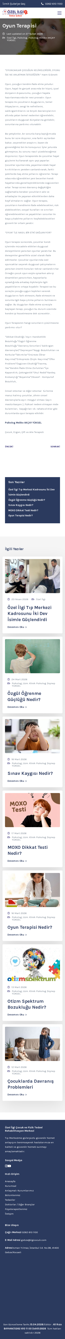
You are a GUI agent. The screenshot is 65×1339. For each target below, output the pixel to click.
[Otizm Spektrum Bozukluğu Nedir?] (32, 963)
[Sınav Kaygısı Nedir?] (32, 735)
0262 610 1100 (30, 1232)
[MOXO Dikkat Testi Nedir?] (32, 809)
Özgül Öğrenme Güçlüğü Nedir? (26, 499)
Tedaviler (10, 1199)
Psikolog (22, 37)
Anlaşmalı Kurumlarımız (19, 1190)
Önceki (9, 446)
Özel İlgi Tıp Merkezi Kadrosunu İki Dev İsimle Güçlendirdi (30, 613)
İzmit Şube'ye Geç (14, 3)
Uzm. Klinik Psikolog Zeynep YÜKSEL (33, 684)
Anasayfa (10, 1181)
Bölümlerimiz (12, 1195)
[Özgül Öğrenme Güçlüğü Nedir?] (32, 656)
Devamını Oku (16, 627)
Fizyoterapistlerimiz (16, 1209)
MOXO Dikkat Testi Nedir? (23, 510)
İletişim (9, 1213)
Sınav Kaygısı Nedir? (20, 505)
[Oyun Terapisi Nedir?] (32, 889)
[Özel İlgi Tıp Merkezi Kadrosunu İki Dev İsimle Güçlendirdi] (32, 575)
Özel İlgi (11, 37)
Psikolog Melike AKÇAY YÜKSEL (31, 39)
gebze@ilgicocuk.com (33, 1240)
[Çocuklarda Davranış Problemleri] (32, 1043)
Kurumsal (10, 1185)
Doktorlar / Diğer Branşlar (20, 1204)
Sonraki (55, 446)
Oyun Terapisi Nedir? (20, 515)
